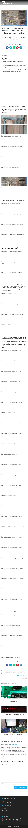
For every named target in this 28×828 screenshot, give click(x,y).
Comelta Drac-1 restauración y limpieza (14, 714)
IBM (6, 657)
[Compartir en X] (10, 47)
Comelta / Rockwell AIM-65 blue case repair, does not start (14, 700)
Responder (14, 744)
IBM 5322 (8, 657)
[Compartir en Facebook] (7, 47)
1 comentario (15, 39)
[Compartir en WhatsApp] (14, 47)
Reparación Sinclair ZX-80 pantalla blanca (14, 734)
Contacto (4, 808)
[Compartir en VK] (16, 819)
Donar (3, 813)
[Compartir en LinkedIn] (20, 47)
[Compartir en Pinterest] (17, 47)
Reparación (24, 37)
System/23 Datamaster (15, 657)
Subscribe (4, 810)
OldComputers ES (6, 37)
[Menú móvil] (26, 2)
